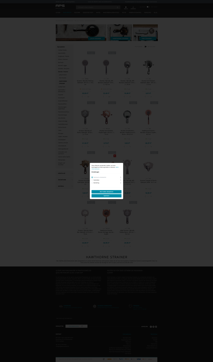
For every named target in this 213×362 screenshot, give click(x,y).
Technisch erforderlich (100, 177)
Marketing (96, 183)
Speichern (106, 196)
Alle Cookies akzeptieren (106, 192)
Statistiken (96, 180)
